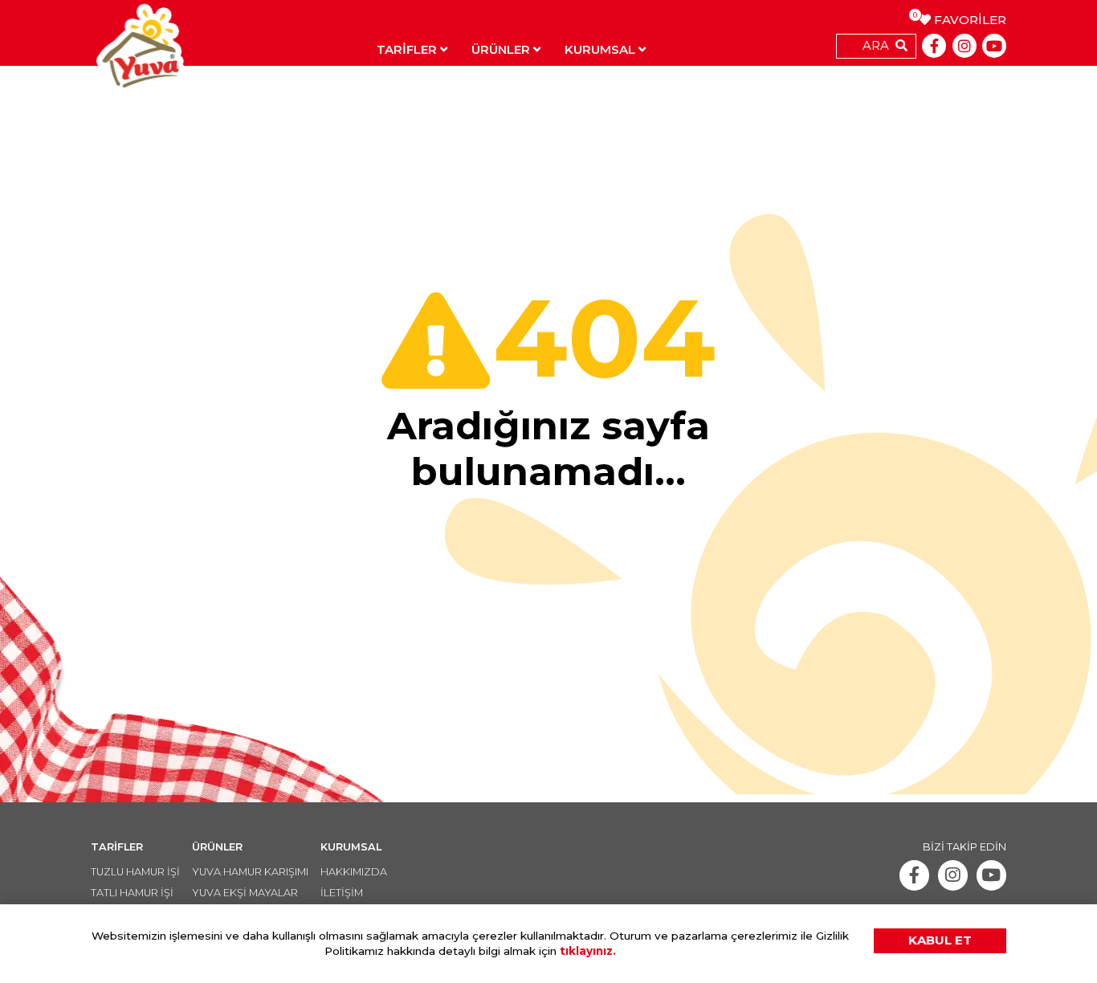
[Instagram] (964, 46)
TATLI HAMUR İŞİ (132, 893)
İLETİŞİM (341, 893)
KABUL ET (940, 940)
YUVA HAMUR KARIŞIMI (250, 872)
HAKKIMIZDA (353, 872)
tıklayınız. (588, 950)
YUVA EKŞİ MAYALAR (245, 893)
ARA (876, 45)
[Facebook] (934, 46)
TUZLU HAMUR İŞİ (135, 872)
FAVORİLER (962, 19)
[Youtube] (994, 46)
